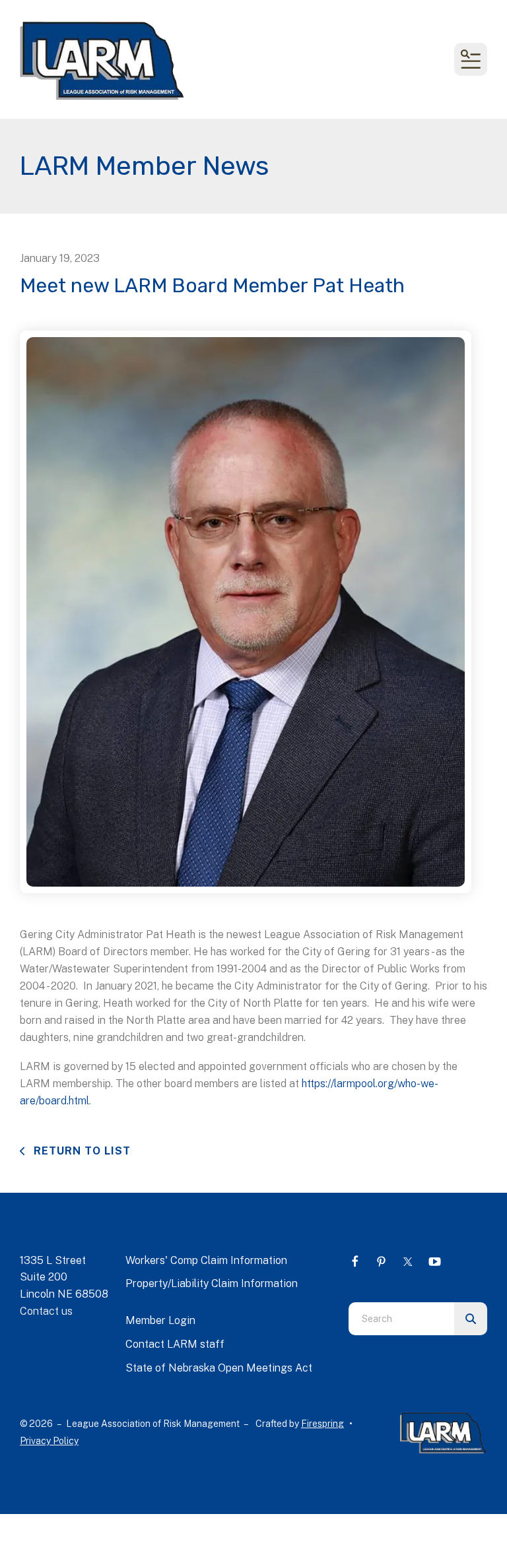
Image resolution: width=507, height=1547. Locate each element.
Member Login (160, 1320)
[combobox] (401, 1318)
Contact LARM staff (174, 1344)
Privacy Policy (49, 1441)
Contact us (46, 1311)
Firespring (322, 1423)
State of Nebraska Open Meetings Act (218, 1368)
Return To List (80, 1151)
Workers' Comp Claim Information (206, 1260)
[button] (470, 59)
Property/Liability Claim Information (211, 1283)
